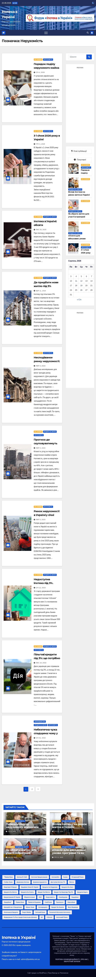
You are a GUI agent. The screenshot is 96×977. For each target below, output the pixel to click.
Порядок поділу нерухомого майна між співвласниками (22, 827)
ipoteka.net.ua (77, 953)
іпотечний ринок (62, 917)
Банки (65, 877)
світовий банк (40, 912)
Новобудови (63, 897)
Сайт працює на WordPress (37, 973)
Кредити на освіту (27, 892)
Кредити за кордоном (49, 887)
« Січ (79, 300)
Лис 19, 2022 (41, 663)
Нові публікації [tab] (81, 151)
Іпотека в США (22, 877)
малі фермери (73, 907)
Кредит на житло (44, 892)
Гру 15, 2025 (12, 857)
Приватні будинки (34, 902)
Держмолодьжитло (40, 882)
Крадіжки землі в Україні (29, 887)
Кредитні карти (82, 892)
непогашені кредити (11, 912)
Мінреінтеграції (29, 897)
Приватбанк (20, 902)
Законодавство (39, 721)
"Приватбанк (8, 877)
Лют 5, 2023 (40, 366)
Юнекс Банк (30, 907)
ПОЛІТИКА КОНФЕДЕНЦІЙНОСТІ (67, 959)
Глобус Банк (8, 882)
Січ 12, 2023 (41, 588)
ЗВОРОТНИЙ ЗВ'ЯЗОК (72, 961)
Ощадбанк (75, 897)
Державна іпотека (23, 882)
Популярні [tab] (81, 160)
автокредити (42, 907)
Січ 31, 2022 (41, 738)
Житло (71, 882)
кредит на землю (57, 907)
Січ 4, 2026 (40, 72)
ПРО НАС (84, 959)
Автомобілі (55, 877)
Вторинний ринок (78, 877)
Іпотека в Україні (18, 937)
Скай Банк (48, 902)
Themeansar (64, 973)
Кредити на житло (50, 216)
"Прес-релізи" (73, 938)
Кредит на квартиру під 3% (63, 892)
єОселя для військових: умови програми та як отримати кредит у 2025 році (69, 854)
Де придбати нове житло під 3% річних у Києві (46, 286)
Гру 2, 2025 (40, 144)
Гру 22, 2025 (58, 831)
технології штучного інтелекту (59, 912)
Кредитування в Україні (12, 897)
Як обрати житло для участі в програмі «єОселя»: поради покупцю (21, 854)
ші (42, 917)
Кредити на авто (67, 887)
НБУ (40, 897)
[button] (88, 33)
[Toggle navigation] (46, 33)
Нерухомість (48, 59)
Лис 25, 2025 (41, 230)
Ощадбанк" (8, 902)
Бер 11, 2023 (41, 291)
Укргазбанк (71, 902)
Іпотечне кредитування (39, 877)
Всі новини (38, 59)
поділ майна (26, 912)
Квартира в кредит (10, 887)
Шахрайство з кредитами (13, 907)
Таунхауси (59, 902)
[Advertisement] (80, 105)
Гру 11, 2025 (58, 857)
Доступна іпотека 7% (58, 882)
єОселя (49, 917)
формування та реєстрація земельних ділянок (20, 917)
